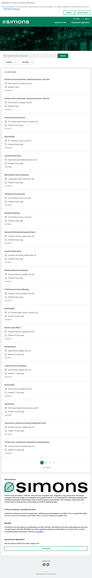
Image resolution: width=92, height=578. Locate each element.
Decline (69, 13)
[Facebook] (44, 564)
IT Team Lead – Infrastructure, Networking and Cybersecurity (26, 442)
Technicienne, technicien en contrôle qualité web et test (25, 423)
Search (62, 56)
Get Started (46, 548)
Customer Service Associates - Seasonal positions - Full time (26, 98)
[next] (54, 462)
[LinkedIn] (47, 564)
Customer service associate (14, 194)
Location (9, 62)
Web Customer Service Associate (16, 175)
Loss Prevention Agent (12, 155)
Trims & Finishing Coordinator (15, 366)
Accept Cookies (82, 13)
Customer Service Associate (14, 117)
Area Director (9, 404)
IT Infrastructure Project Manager (16, 289)
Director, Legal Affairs (12, 327)
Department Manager (12, 213)
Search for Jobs (60, 22)
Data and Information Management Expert (19, 232)
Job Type (25, 62)
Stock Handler (9, 136)
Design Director (10, 346)
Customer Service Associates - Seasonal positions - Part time (26, 79)
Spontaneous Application (80, 22)
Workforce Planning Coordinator (16, 270)
